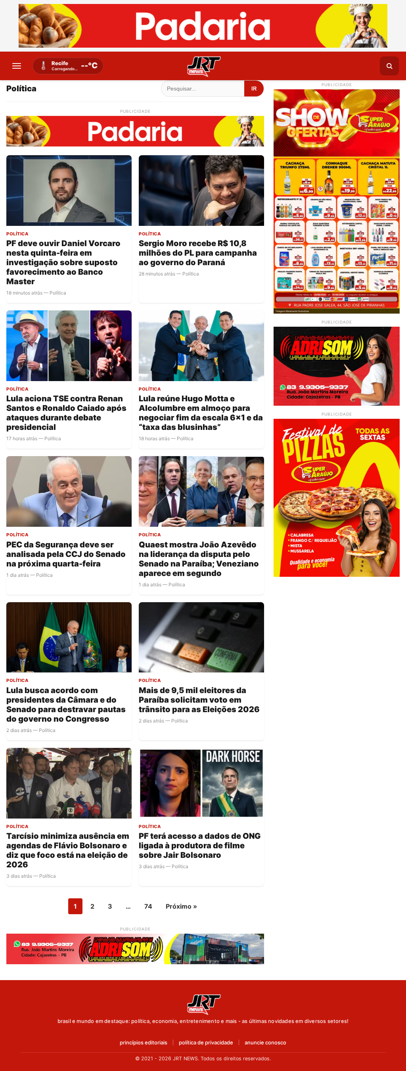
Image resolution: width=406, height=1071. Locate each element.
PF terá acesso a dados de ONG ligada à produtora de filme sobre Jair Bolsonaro (199, 845)
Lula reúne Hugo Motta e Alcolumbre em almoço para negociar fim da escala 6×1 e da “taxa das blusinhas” (201, 413)
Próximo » (181, 906)
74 (148, 906)
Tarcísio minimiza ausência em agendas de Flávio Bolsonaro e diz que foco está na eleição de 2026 (67, 850)
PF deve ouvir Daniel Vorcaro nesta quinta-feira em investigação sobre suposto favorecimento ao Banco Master (63, 262)
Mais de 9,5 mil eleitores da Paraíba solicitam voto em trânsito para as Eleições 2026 (199, 700)
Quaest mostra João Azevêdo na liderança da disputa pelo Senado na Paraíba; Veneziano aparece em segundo (199, 559)
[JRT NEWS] (203, 1004)
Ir (254, 89)
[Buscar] (389, 65)
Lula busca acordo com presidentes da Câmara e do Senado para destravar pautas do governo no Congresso (66, 705)
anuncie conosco (265, 1042)
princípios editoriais (143, 1042)
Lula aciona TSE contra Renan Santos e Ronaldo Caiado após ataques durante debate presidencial (66, 413)
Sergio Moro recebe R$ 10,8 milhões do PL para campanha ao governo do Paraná (198, 253)
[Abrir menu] (16, 65)
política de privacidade (206, 1042)
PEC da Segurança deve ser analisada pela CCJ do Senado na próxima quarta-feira (66, 554)
